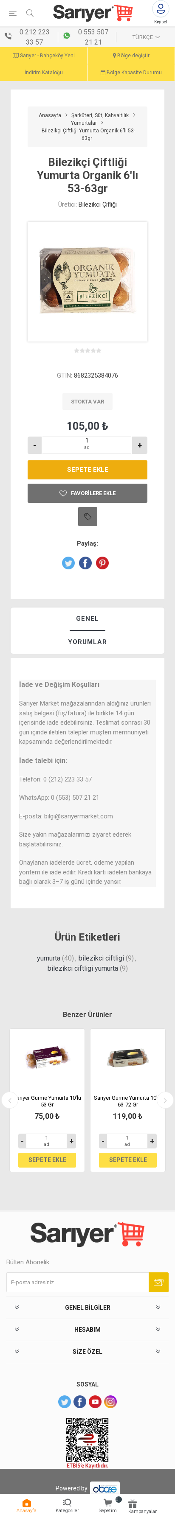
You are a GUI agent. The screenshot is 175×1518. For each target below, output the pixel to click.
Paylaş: (87, 543)
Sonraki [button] (165, 1100)
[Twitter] (64, 1401)
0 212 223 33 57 (35, 37)
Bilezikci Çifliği (98, 204)
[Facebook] (79, 1401)
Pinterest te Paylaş (102, 563)
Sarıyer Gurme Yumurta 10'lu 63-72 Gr (128, 1101)
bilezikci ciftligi (101, 958)
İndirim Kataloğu (44, 73)
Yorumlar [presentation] (87, 642)
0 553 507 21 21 (93, 37)
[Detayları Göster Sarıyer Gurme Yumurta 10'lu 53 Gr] (47, 1059)
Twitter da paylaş (68, 563)
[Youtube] (95, 1401)
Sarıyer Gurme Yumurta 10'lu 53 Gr (47, 1101)
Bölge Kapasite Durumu (133, 73)
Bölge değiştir (133, 56)
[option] (47, 1100)
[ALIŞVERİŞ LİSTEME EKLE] (87, 516)
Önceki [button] (9, 1100)
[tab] (87, 619)
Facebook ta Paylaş (85, 563)
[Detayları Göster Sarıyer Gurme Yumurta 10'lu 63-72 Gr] (127, 1059)
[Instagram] (110, 1401)
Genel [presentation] (87, 618)
